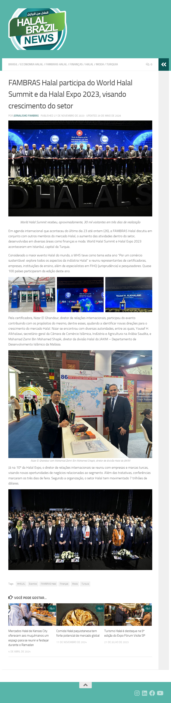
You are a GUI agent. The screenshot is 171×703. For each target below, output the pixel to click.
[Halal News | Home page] (37, 29)
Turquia (112, 64)
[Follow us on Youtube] (160, 693)
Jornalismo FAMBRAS (26, 115)
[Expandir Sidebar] (163, 64)
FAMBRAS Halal (48, 584)
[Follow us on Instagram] (137, 693)
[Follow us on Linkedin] (145, 693)
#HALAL (21, 584)
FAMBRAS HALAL (56, 64)
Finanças (76, 64)
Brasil (13, 64)
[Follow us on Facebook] (152, 693)
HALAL (89, 64)
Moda (100, 64)
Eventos (33, 584)
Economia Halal (31, 64)
